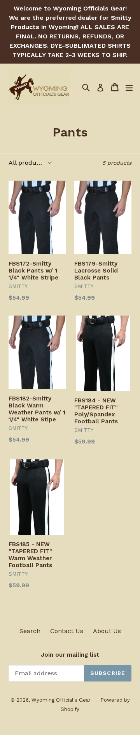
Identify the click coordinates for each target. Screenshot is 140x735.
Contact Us (66, 631)
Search (29, 631)
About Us (107, 631)
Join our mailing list (70, 654)
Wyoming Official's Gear (61, 700)
